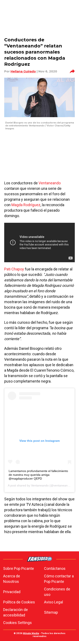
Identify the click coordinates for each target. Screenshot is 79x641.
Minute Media (31, 633)
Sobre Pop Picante (18, 568)
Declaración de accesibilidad (15, 612)
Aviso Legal (53, 602)
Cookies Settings (17, 622)
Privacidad (11, 592)
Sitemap (51, 612)
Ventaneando (50, 183)
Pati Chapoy (14, 269)
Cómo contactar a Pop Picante (59, 579)
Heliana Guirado (23, 71)
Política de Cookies (19, 602)
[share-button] (72, 71)
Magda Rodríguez (25, 205)
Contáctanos (55, 568)
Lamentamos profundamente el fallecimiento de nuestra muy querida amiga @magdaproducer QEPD (38, 474)
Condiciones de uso (57, 592)
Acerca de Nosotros (11, 579)
